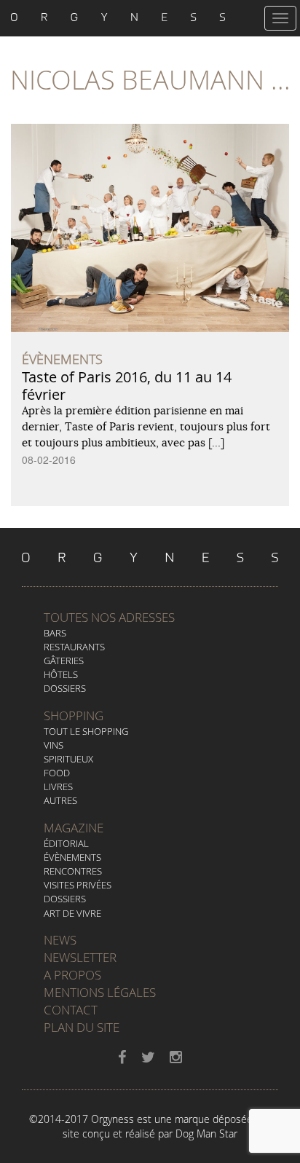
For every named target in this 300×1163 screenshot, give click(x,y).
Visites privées (77, 884)
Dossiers (65, 688)
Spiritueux (68, 758)
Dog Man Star (206, 1133)
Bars (55, 632)
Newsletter (80, 957)
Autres (60, 800)
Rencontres (73, 871)
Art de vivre (72, 913)
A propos (72, 974)
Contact (71, 1009)
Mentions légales (100, 992)
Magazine (73, 827)
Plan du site (81, 1027)
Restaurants (74, 646)
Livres (58, 786)
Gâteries (64, 660)
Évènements (72, 857)
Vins (53, 745)
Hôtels (61, 674)
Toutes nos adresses (109, 617)
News (60, 939)
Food (57, 772)
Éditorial (66, 843)
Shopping (73, 715)
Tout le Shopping (86, 731)
